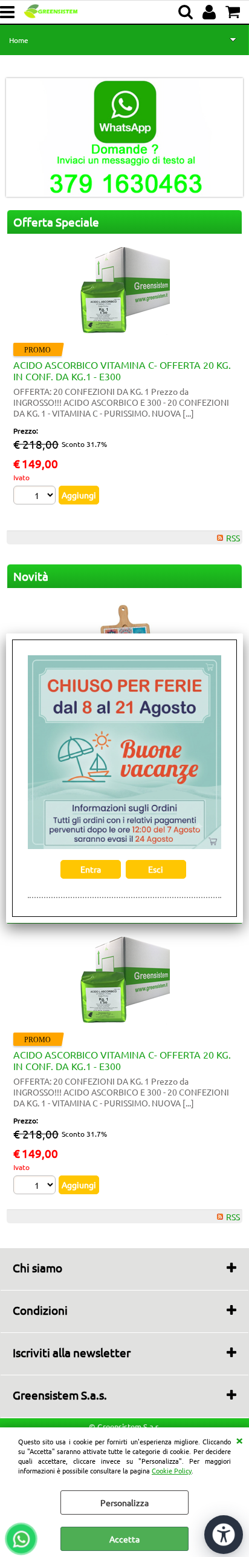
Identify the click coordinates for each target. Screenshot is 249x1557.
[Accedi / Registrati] (210, 12)
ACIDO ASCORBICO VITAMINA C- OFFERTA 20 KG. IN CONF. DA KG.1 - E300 (122, 370)
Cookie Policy (172, 1470)
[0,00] (234, 12)
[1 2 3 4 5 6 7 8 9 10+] (36, 496)
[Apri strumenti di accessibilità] (223, 1534)
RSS (233, 537)
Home (18, 40)
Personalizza (124, 1502)
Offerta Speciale (56, 221)
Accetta (124, 1538)
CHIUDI (239, 1439)
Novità (30, 576)
